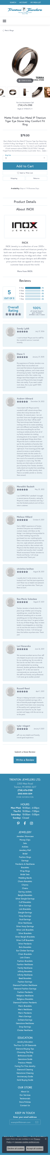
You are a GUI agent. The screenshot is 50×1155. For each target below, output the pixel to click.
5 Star (21, 288)
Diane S (21, 353)
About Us (25, 1091)
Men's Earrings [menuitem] (25, 1016)
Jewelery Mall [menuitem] (25, 850)
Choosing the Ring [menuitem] (25, 1052)
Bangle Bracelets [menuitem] (25, 895)
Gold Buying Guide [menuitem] (25, 1080)
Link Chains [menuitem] (25, 957)
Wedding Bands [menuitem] (25, 877)
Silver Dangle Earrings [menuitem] (25, 898)
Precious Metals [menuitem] (25, 1062)
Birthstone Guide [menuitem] (25, 1055)
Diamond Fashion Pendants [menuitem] (25, 1002)
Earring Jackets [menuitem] (25, 891)
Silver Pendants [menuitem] (25, 943)
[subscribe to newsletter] (36, 1122)
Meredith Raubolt (25, 486)
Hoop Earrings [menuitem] (25, 916)
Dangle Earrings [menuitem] (25, 912)
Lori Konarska (24, 646)
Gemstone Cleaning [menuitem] (25, 1073)
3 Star (21, 293)
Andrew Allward (25, 398)
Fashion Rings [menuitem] (25, 857)
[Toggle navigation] (4, 21)
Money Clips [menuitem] (25, 839)
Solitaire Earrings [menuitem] (25, 1019)
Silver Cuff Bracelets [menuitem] (25, 940)
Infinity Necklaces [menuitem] (25, 974)
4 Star (21, 291)
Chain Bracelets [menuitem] (25, 954)
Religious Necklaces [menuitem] (25, 995)
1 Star (22, 299)
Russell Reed (23, 688)
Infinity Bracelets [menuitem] (25, 971)
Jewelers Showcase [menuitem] (25, 836)
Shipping (14, 178)
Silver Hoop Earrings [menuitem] (25, 926)
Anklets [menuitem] (25, 846)
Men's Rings (9, 30)
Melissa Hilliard (24, 516)
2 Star (21, 296)
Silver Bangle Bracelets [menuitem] (25, 936)
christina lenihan (25, 568)
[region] (25, 62)
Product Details (25, 201)
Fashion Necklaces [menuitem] (25, 964)
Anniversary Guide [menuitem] (25, 1076)
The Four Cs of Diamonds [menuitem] (25, 1045)
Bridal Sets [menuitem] (25, 874)
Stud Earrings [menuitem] (25, 919)
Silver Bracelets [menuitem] (25, 933)
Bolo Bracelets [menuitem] (25, 947)
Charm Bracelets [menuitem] (25, 881)
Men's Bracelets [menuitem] (25, 1006)
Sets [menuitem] (25, 843)
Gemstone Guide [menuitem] (25, 1059)
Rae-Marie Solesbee (27, 598)
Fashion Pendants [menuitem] (25, 992)
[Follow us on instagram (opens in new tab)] (31, 823)
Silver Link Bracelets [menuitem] (25, 929)
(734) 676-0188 (25, 105)
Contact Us (25, 1105)
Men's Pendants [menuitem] (25, 1013)
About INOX (25, 209)
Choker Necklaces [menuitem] (25, 1030)
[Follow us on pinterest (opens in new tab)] (18, 823)
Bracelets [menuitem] (25, 867)
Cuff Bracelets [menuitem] (25, 902)
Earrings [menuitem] (25, 860)
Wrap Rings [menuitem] (25, 871)
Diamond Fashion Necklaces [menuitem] (25, 985)
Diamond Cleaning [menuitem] (25, 1069)
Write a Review (25, 760)
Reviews (25, 280)
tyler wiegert (23, 725)
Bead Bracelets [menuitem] (25, 978)
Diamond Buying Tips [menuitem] (25, 1048)
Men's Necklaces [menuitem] (25, 1009)
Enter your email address (25, 1117)
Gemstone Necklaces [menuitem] (25, 1023)
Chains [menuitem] (25, 888)
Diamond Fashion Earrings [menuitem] (25, 988)
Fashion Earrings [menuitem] (25, 981)
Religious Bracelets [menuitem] (25, 999)
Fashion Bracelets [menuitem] (25, 961)
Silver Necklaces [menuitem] (25, 923)
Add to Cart (25, 166)
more (44, 151)
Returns (36, 178)
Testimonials (25, 1098)
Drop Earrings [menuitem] (25, 1026)
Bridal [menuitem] (25, 853)
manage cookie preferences (27, 1142)
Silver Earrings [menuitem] (25, 905)
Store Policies (25, 1102)
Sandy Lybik (23, 328)
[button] (12, 2)
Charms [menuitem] (25, 884)
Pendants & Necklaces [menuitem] (25, 864)
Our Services (25, 1095)
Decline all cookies (16, 1148)
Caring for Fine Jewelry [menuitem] (25, 1066)
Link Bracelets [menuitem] (25, 909)
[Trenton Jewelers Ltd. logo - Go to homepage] (25, 11)
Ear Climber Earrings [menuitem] (25, 950)
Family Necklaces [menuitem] (25, 968)
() (43, 288)
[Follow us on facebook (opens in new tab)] (24, 823)
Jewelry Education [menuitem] (25, 1041)
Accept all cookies (34, 1148)
